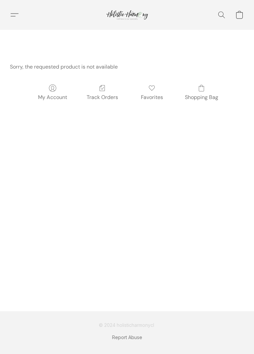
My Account (52, 97)
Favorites (152, 97)
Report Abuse (127, 337)
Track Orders (102, 97)
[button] (127, 14)
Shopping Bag (201, 97)
